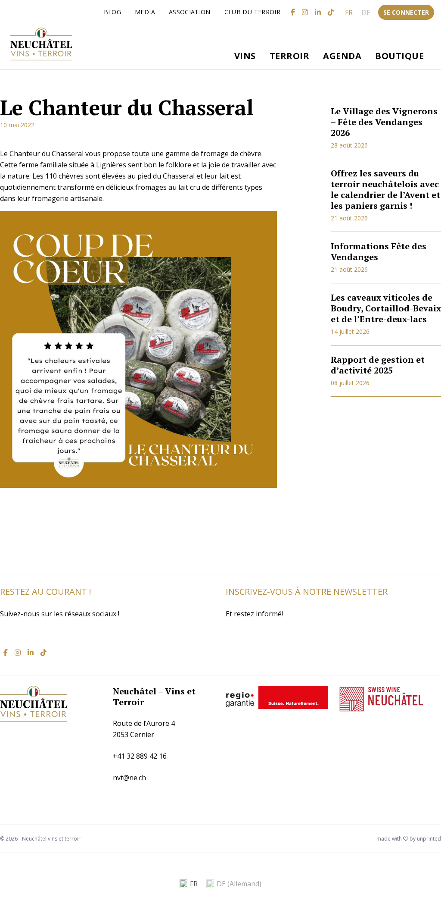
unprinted (429, 838)
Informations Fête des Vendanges (378, 251)
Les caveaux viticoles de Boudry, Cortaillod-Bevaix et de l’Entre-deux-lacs (386, 308)
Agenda (342, 56)
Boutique (399, 56)
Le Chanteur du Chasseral (126, 107)
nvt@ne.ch (129, 777)
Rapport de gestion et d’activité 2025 (378, 365)
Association (190, 12)
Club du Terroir (252, 12)
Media (145, 12)
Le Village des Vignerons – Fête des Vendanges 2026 (384, 121)
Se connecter (406, 12)
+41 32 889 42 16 (140, 756)
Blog (112, 12)
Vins (245, 56)
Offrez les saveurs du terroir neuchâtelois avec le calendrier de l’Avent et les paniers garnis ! (385, 189)
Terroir (290, 56)
